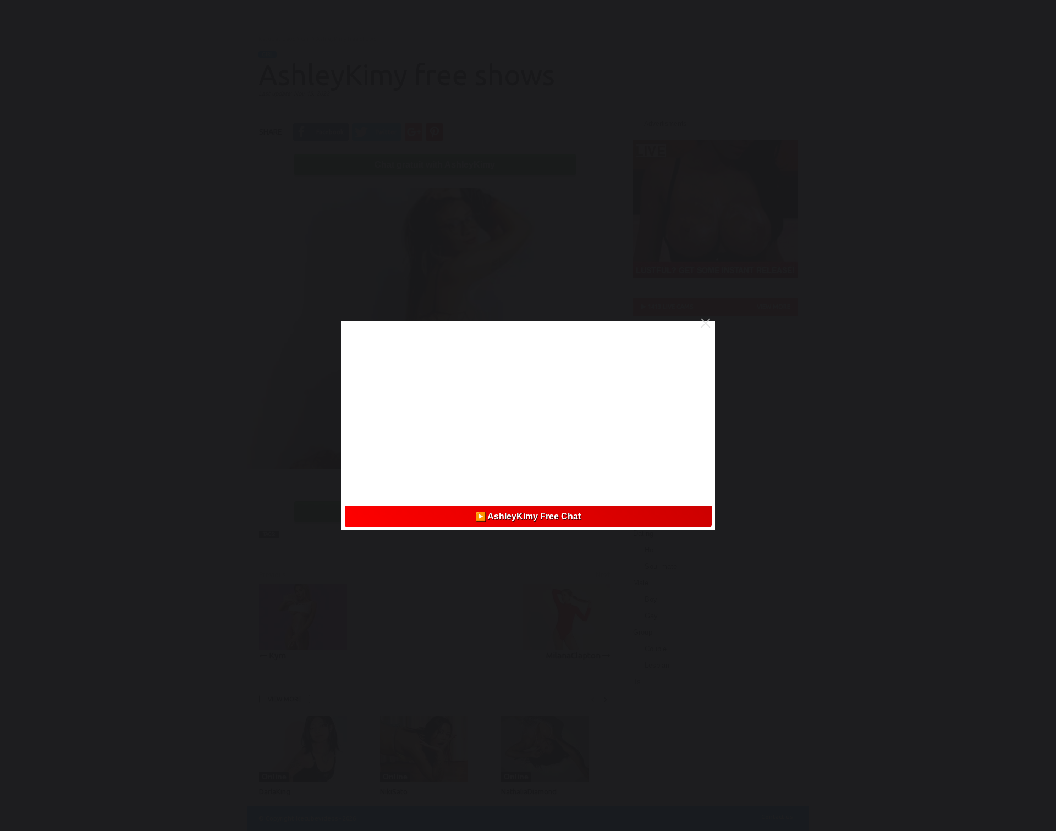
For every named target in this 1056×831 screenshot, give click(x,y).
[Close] (705, 323)
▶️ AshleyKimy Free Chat (528, 516)
